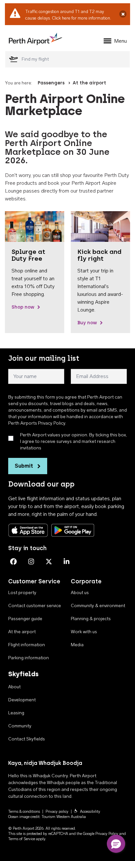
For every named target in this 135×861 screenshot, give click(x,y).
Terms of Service (21, 839)
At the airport (89, 83)
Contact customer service (34, 605)
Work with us (84, 632)
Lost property (22, 592)
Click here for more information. (81, 18)
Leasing (16, 713)
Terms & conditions (24, 811)
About (14, 687)
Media (77, 645)
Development (22, 700)
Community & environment (98, 605)
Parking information (28, 658)
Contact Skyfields (26, 739)
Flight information (26, 645)
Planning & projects (91, 618)
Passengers (51, 83)
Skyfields (23, 674)
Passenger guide (25, 618)
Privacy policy (57, 811)
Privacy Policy (106, 833)
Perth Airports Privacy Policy (36, 423)
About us (80, 592)
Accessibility (90, 811)
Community (19, 726)
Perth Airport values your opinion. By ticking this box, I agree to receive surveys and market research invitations (73, 441)
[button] (116, 844)
